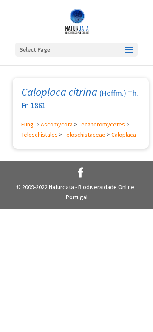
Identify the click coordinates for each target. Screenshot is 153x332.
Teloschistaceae (84, 134)
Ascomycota (57, 124)
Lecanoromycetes (102, 124)
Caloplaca (123, 134)
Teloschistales (39, 134)
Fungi (28, 124)
